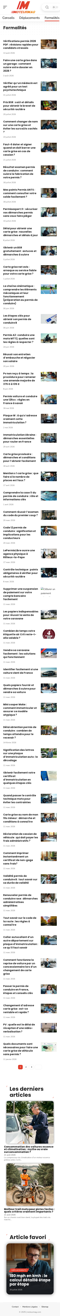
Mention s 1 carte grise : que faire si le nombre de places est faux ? (20, 477)
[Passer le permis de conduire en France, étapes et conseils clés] (49, 989)
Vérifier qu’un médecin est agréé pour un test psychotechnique (20, 86)
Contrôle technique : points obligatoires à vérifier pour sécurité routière (20, 573)
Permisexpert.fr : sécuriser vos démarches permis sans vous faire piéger (20, 212)
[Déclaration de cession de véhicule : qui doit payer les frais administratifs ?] (49, 837)
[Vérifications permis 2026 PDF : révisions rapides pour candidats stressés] (49, 44)
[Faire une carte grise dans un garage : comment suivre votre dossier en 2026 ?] (49, 63)
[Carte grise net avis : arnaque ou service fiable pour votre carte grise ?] (49, 270)
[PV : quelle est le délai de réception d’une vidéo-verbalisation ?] (49, 1027)
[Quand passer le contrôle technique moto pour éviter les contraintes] (49, 798)
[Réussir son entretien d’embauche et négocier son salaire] (49, 357)
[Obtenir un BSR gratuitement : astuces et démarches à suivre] (49, 250)
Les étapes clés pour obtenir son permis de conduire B (17, 319)
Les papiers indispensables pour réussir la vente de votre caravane (20, 615)
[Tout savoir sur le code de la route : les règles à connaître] (49, 921)
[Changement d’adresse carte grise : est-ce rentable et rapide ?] (49, 1008)
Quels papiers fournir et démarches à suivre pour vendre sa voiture (19, 688)
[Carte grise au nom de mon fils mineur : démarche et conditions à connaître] (49, 818)
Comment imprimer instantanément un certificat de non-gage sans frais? (18, 858)
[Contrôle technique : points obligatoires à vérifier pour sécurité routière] (49, 572)
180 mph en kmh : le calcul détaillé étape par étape (30, 1280)
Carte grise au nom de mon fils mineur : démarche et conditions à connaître (20, 818)
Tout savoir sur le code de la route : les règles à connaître (19, 921)
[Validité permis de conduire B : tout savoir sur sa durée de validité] (49, 879)
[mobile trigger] (6, 7)
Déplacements (19, 1270)
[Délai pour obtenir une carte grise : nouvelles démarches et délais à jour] (49, 231)
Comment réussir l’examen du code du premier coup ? (20, 513)
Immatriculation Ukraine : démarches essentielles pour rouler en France (19, 438)
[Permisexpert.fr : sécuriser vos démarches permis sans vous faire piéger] (49, 212)
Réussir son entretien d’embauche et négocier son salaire (19, 358)
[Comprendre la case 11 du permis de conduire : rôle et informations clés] (49, 496)
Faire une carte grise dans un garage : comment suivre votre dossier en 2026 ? (20, 65)
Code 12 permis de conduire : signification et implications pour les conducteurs (19, 533)
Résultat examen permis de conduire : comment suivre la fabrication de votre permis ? (19, 172)
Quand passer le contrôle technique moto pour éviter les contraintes (19, 799)
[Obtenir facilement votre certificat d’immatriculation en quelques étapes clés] (49, 776)
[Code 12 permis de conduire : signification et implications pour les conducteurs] (49, 530)
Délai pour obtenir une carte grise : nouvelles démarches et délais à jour (20, 232)
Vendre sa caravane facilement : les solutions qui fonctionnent (19, 654)
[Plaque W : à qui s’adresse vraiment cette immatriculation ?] (49, 418)
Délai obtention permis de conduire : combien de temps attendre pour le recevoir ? (19, 732)
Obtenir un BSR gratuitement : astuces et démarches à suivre (19, 251)
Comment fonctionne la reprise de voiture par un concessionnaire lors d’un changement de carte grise (19, 966)
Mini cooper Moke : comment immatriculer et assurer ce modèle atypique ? (20, 710)
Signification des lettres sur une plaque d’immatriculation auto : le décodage (20, 755)
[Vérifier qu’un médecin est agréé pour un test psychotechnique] (49, 86)
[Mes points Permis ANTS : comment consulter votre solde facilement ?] (49, 193)
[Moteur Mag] (23, 7)
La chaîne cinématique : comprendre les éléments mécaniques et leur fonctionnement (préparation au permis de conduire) (20, 294)
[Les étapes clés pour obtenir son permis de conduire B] (49, 319)
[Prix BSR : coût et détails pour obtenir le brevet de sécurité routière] (49, 105)
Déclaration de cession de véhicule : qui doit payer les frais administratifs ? (20, 837)
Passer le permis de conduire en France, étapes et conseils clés (18, 989)
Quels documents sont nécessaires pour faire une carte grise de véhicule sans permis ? (20, 1049)
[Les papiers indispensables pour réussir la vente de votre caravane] (49, 614)
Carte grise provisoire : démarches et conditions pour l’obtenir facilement (19, 457)
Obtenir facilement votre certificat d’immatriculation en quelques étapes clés (19, 778)
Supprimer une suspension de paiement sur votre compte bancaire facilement (20, 594)
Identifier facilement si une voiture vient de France (20, 671)
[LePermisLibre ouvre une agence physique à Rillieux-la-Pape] (49, 553)
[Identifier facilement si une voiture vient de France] (49, 672)
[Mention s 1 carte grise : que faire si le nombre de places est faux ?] (49, 476)
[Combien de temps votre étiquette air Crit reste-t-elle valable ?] (49, 634)
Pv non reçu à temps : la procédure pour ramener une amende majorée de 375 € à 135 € (19, 379)
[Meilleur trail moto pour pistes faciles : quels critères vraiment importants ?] (30, 1185)
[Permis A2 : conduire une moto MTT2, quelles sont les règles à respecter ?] (49, 338)
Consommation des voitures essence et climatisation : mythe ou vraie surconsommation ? (28, 1149)
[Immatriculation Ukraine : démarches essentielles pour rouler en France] (49, 438)
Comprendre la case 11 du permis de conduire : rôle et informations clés (20, 496)
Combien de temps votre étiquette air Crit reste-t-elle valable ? (19, 634)
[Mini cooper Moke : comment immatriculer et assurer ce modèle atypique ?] (49, 707)
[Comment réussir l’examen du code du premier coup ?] (49, 515)
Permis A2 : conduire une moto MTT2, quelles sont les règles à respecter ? (19, 338)
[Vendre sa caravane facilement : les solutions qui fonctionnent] (49, 653)
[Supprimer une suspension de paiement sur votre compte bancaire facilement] (49, 592)
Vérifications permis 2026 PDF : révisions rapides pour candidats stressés (20, 44)
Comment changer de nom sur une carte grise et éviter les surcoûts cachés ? (20, 127)
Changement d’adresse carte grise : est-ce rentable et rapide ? (18, 1009)
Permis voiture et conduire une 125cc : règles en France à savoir (20, 400)
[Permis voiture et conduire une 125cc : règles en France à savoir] (49, 399)
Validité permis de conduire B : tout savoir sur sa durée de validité (20, 879)
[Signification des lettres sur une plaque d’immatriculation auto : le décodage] (49, 753)
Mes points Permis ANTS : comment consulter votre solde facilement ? (19, 193)
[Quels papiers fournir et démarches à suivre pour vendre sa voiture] (49, 688)
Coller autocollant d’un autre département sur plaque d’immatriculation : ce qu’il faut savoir (20, 942)
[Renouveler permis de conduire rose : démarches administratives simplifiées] (49, 898)
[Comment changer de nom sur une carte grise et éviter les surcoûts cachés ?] (49, 124)
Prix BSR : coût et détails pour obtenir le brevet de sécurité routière (19, 106)
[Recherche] (47, 7)
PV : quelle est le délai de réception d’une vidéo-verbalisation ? (19, 1028)
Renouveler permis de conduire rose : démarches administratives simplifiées (20, 900)
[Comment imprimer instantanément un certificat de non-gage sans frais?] (49, 856)
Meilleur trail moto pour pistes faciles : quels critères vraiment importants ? (29, 1210)
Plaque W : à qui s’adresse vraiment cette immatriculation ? (20, 419)
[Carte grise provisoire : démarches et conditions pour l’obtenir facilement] (49, 457)
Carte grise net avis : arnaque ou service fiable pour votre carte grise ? (19, 270)
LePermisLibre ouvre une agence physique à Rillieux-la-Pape (19, 554)
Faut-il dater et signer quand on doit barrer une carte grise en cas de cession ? (19, 149)
